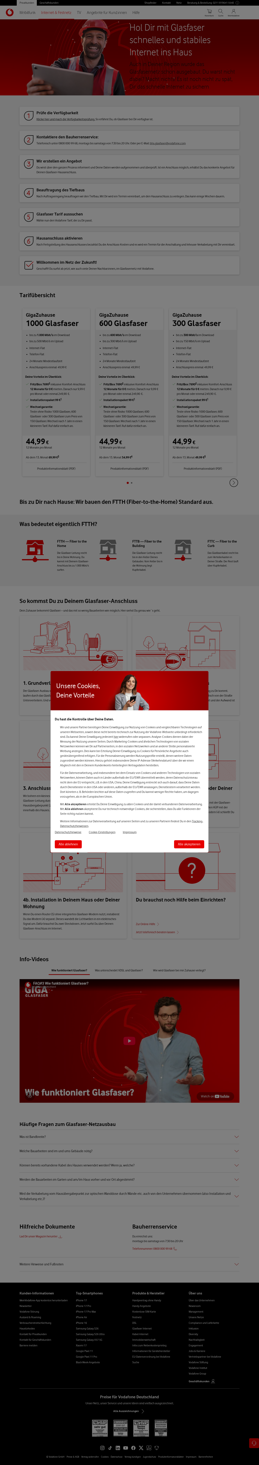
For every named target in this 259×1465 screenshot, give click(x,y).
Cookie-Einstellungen (102, 832)
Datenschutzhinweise (68, 832)
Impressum (130, 832)
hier (116, 736)
